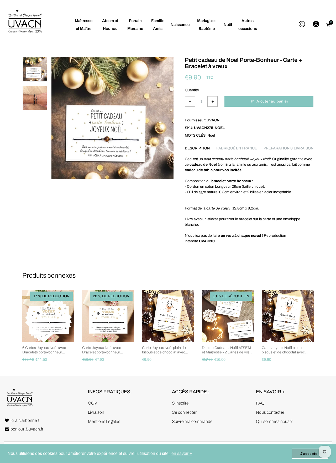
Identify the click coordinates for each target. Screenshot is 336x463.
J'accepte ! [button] (310, 453)
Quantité (192, 90)
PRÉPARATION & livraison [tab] (288, 148)
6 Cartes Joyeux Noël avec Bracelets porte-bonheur (44, 350)
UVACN (213, 120)
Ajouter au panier (272, 101)
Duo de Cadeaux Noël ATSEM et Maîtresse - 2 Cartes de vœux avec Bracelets (227, 352)
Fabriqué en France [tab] (236, 148)
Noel (211, 135)
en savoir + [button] (181, 453)
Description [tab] (197, 148)
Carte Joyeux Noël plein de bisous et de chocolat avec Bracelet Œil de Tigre (284, 352)
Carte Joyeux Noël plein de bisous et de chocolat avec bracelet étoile (164, 352)
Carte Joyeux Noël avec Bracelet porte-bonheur (101, 350)
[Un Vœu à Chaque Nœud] (25, 24)
